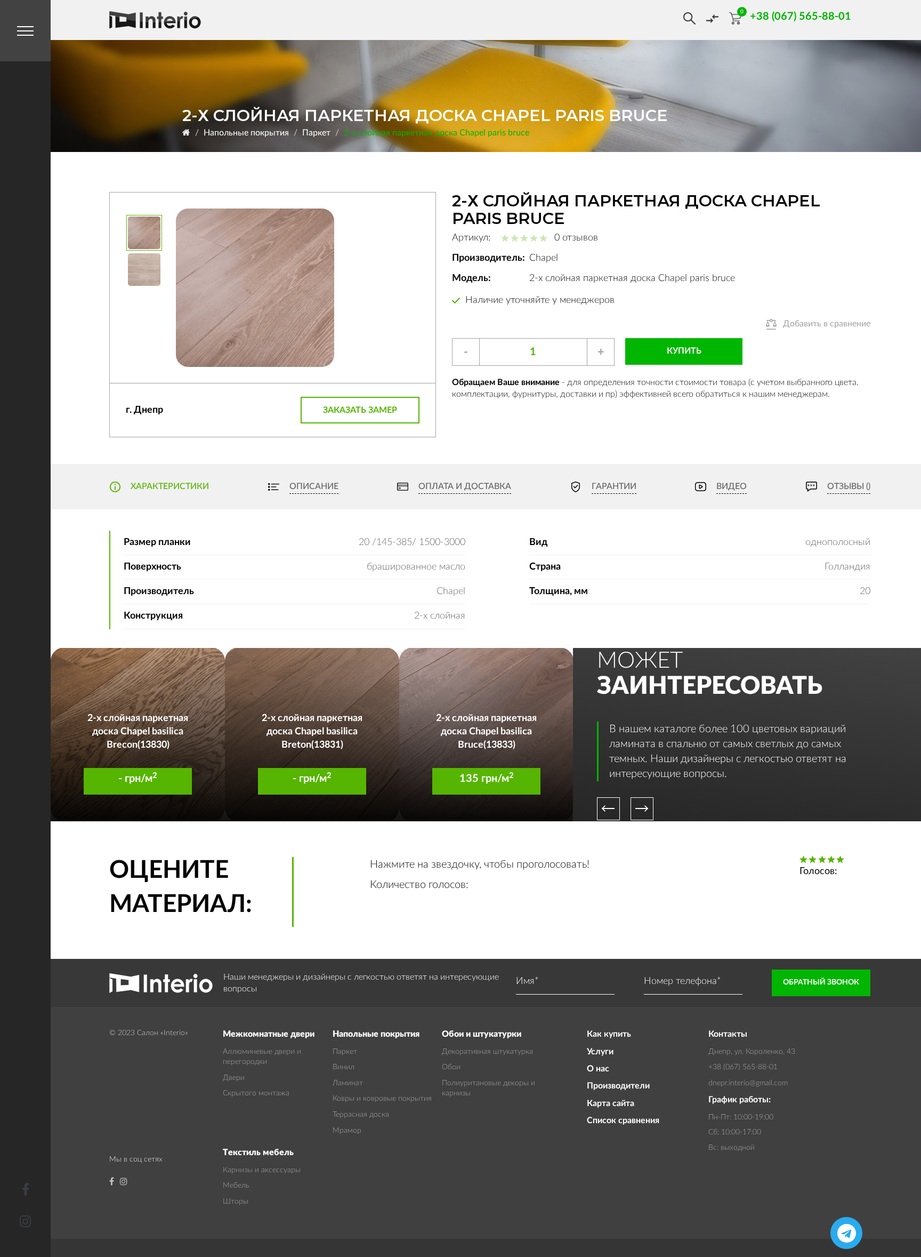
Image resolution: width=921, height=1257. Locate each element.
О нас (598, 1068)
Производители (618, 1086)
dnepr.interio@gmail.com (748, 1083)
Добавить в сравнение (826, 323)
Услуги (600, 1051)
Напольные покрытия (246, 133)
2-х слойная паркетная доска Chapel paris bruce (436, 133)
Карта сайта (610, 1103)
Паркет (316, 133)
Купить (684, 351)
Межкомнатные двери (268, 1034)
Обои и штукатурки (481, 1034)
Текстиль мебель (258, 1152)
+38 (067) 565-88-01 (743, 1067)
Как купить (609, 1034)
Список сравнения (623, 1120)
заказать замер (360, 410)
